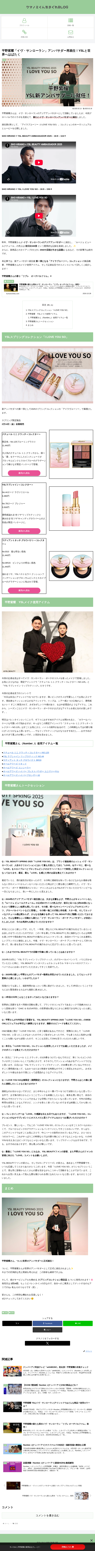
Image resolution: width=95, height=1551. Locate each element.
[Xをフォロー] (47, 1343)
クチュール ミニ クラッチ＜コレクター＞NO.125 (26, 752)
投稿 (5, 1312)
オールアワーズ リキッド (15, 764)
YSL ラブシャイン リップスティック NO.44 (23, 756)
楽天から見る (24, 473)
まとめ (30, 325)
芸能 (12, 1312)
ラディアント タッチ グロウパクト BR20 (22, 760)
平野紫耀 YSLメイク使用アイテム (42, 314)
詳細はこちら (67, 1547)
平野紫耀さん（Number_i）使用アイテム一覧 (49, 318)
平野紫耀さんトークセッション (41, 321)
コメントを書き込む (47, 1515)
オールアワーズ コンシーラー (17, 768)
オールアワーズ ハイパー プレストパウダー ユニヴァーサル (31, 771)
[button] (47, 1329)
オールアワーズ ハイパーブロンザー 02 (21, 775)
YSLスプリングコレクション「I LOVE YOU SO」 (48, 310)
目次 (44, 305)
